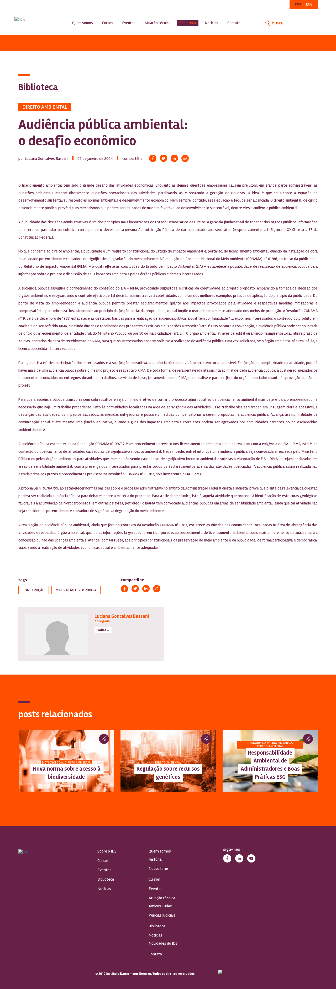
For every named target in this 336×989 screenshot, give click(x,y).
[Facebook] (152, 158)
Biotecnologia (52, 762)
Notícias (211, 22)
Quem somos (82, 22)
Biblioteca (188, 22)
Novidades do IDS (163, 943)
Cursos (107, 22)
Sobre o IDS (107, 851)
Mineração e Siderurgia (76, 590)
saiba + (103, 630)
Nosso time (158, 868)
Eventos (128, 22)
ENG (309, 4)
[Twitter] (163, 158)
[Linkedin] (174, 158)
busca (277, 23)
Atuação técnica (157, 22)
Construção (34, 590)
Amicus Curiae (160, 906)
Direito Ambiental (44, 107)
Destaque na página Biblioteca (270, 743)
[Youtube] (251, 858)
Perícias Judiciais (162, 915)
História (155, 859)
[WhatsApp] (185, 158)
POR (298, 4)
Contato (233, 22)
